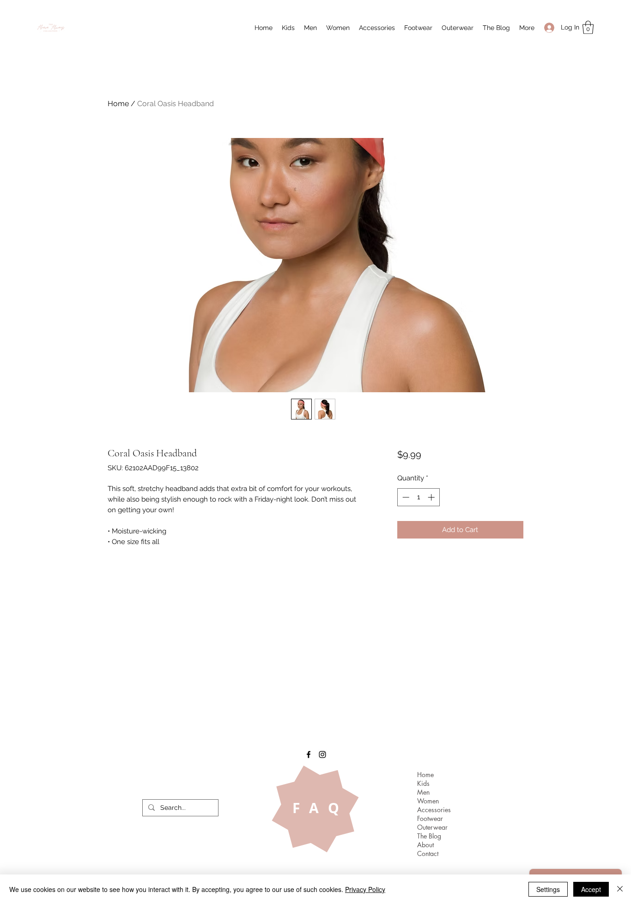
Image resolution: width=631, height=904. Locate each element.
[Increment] (432, 497)
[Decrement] (405, 497)
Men (423, 792)
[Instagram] (322, 754)
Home (118, 103)
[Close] (619, 889)
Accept (591, 889)
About (425, 844)
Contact (427, 853)
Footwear (430, 818)
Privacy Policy (365, 889)
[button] (288, 28)
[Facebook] (308, 754)
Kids (423, 783)
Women (428, 800)
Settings (548, 889)
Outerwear (432, 827)
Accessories (434, 809)
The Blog (429, 836)
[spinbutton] (418, 497)
